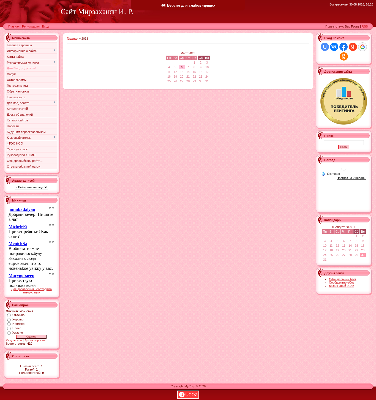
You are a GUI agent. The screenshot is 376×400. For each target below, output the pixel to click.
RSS (365, 26)
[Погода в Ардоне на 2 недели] (351, 178)
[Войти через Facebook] (343, 47)
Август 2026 (343, 226)
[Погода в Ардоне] (343, 170)
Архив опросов (34, 340)
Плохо (16, 328)
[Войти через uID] (325, 47)
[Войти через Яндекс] (353, 47)
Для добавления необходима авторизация (31, 290)
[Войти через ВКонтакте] (334, 47)
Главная (14, 26)
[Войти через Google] (362, 46)
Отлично (18, 315)
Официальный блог (342, 279)
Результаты (14, 340)
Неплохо (18, 323)
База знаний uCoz (341, 285)
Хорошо (17, 319)
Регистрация (31, 26)
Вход (45, 26)
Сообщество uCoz (342, 282)
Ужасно (17, 332)
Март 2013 (188, 53)
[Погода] (330, 173)
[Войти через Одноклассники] (344, 56)
